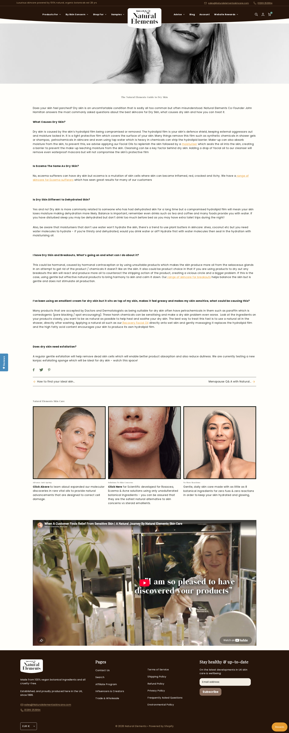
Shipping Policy (157, 676)
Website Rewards (224, 14)
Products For (50, 14)
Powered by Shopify (161, 726)
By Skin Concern (75, 14)
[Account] (263, 14)
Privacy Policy (156, 690)
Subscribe (210, 692)
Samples (116, 14)
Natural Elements (136, 726)
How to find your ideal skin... (55, 381)
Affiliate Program (106, 684)
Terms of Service (158, 669)
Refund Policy (156, 683)
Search (99, 677)
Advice (178, 14)
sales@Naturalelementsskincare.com (228, 3)
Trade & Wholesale (107, 698)
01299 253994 (265, 3)
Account (204, 14)
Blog (192, 14)
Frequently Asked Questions (165, 697)
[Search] (256, 16)
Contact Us (102, 670)
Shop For (98, 14)
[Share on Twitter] (43, 372)
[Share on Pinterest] (51, 372)
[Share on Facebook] (36, 372)
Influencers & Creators (109, 691)
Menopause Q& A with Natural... (231, 381)
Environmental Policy (161, 704)
